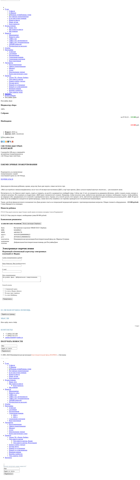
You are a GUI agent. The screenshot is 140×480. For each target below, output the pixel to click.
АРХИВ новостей (15, 44)
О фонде (12, 11)
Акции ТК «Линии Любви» (19, 77)
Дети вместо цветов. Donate (23, 441)
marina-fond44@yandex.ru (14, 337)
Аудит (11, 70)
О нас (7, 9)
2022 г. (15, 415)
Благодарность (18, 385)
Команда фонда (14, 20)
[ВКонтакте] (2, 141)
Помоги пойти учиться (17, 81)
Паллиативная (14, 55)
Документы (9, 63)
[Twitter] (4, 141)
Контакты (8, 457)
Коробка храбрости (15, 90)
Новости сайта (14, 37)
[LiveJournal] (10, 141)
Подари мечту (14, 83)
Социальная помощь (16, 57)
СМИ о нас (13, 39)
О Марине (12, 13)
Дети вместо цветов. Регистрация (25, 443)
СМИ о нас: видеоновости (18, 40)
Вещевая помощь (15, 88)
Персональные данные (17, 72)
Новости (8, 33)
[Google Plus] (12, 141)
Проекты (8, 76)
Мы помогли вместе (16, 29)
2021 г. (15, 417)
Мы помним (13, 31)
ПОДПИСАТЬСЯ (7, 179)
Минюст (12, 68)
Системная (13, 53)
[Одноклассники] (6, 141)
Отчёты (7, 48)
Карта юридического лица (18, 74)
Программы (9, 50)
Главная (7, 94)
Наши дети (13, 28)
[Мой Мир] (8, 141)
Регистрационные (15, 64)
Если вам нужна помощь (17, 18)
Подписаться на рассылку (18, 46)
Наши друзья (13, 22)
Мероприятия (14, 35)
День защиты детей (16, 92)
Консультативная (15, 61)
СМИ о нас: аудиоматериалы (19, 42)
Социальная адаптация (17, 59)
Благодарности (14, 24)
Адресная (12, 52)
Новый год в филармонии (18, 87)
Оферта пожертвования (17, 66)
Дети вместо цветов (16, 79)
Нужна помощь (10, 26)
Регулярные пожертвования (18, 16)
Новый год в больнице (17, 85)
